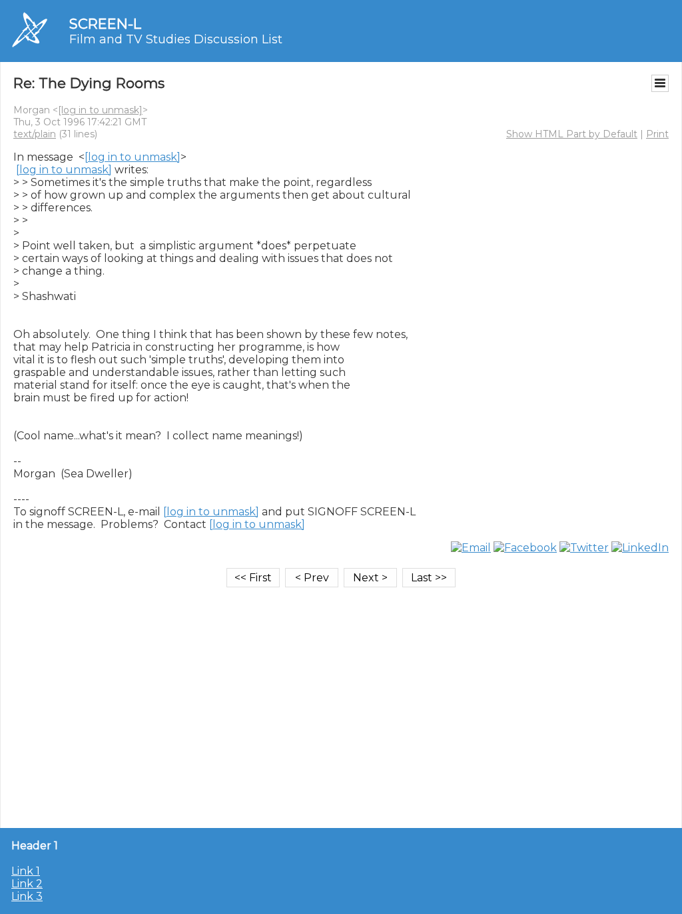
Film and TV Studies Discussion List (175, 39)
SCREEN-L (105, 23)
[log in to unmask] (100, 110)
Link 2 (27, 883)
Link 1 (25, 871)
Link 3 (27, 896)
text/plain (34, 134)
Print (657, 134)
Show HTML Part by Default (571, 134)
